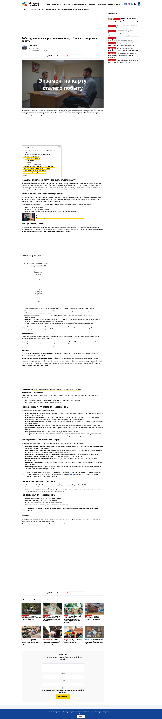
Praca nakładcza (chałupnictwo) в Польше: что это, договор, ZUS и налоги (123, 61)
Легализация (39, 9)
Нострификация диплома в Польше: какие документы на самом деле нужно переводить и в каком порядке (121, 33)
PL (139, 3)
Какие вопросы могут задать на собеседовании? (39, 166)
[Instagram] (129, 4)
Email (63, 681)
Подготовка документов (33, 158)
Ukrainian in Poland (28, 9)
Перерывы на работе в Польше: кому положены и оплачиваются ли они (122, 44)
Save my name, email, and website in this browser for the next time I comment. (63, 691)
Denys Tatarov (33, 45)
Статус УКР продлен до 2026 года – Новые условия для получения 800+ (73, 640)
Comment (62, 662)
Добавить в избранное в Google (77, 56)
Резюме (26, 175)
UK (139, 4)
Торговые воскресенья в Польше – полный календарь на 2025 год (30, 641)
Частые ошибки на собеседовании (35, 171)
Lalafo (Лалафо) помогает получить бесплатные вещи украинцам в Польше (57, 389)
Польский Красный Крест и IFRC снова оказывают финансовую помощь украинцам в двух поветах (72, 619)
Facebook (43, 344)
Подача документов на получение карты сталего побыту (39, 151)
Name (62, 674)
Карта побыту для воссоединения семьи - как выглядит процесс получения (60, 218)
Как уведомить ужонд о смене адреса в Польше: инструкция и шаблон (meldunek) (122, 55)
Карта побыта (25, 35)
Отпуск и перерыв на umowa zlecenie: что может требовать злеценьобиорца (123, 49)
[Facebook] (125, 4)
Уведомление (30, 160)
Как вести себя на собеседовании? (35, 173)
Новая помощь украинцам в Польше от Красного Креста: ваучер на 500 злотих (51, 618)
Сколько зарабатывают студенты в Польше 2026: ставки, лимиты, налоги (123, 27)
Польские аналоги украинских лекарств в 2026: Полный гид (31, 617)
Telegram (71, 344)
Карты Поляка (85, 199)
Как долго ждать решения (34, 164)
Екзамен (29, 162)
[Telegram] (132, 4)
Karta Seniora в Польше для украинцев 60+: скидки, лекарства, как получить (125, 21)
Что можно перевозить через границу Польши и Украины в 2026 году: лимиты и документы (51, 641)
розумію (81, 716)
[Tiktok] (135, 4)
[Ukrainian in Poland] (30, 4)
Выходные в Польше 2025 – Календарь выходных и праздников (93, 617)
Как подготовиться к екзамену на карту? (37, 168)
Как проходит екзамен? (31, 156)
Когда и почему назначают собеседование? (38, 154)
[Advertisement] (63, 23)
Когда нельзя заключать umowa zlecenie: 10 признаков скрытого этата (122, 39)
